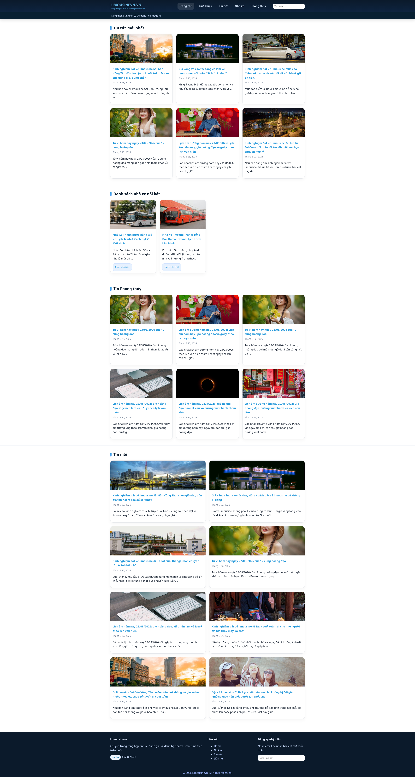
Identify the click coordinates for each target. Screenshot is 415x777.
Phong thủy (258, 6)
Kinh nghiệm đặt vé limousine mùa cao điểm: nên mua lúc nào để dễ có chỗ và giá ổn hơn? (273, 73)
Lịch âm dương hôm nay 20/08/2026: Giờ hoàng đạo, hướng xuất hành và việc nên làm (272, 408)
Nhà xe (239, 6)
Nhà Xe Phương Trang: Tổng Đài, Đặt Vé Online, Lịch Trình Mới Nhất (181, 239)
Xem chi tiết (122, 267)
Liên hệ (218, 758)
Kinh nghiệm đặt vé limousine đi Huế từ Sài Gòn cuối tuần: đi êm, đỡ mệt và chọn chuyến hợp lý (272, 147)
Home (217, 746)
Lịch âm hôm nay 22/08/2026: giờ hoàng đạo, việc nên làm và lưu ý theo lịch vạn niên (139, 408)
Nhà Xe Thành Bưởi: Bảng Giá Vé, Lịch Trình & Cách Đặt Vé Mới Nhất (132, 239)
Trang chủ (185, 6)
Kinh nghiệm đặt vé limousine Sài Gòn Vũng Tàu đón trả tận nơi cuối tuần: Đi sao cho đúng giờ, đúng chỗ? (141, 73)
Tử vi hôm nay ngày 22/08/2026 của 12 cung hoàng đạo (249, 561)
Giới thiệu (205, 6)
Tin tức (223, 6)
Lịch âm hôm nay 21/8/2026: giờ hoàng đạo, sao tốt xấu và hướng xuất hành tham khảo (207, 408)
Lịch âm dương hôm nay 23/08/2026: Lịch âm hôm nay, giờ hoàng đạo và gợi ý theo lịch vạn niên (206, 147)
